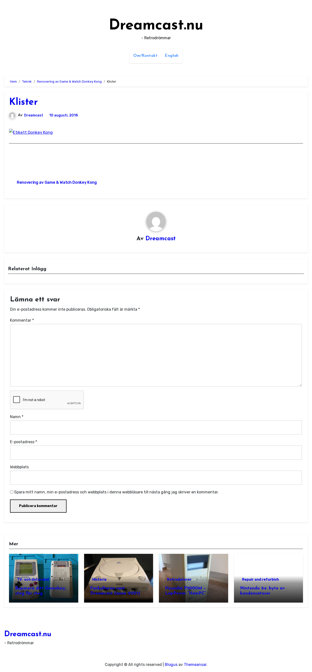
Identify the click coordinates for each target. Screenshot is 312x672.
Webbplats (19, 467)
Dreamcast (33, 115)
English (172, 56)
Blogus (171, 664)
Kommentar (22, 320)
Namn (16, 416)
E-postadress (23, 442)
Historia (99, 579)
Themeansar (195, 664)
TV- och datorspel (33, 579)
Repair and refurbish (260, 579)
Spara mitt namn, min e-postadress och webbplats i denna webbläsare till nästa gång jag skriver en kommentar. (116, 492)
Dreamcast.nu (156, 26)
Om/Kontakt (145, 56)
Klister (23, 102)
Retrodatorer (179, 579)
